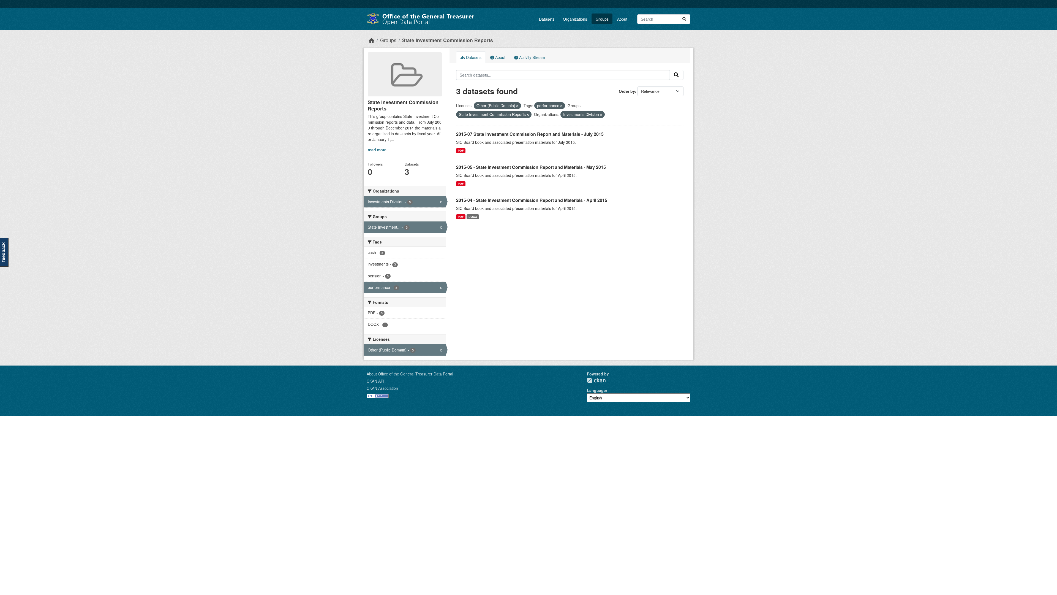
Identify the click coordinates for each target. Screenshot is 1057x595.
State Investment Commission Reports (447, 40)
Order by (627, 91)
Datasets (546, 19)
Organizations (575, 19)
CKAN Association (382, 388)
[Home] (371, 40)
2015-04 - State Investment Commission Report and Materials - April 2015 (531, 200)
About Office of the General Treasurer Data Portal (410, 374)
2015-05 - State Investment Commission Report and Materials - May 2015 (531, 167)
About (622, 19)
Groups (602, 19)
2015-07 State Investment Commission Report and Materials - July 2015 (530, 134)
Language (596, 390)
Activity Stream (531, 57)
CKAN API (375, 381)
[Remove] (517, 106)
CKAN (596, 380)
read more (377, 149)
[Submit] (684, 19)
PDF (461, 150)
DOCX (472, 217)
